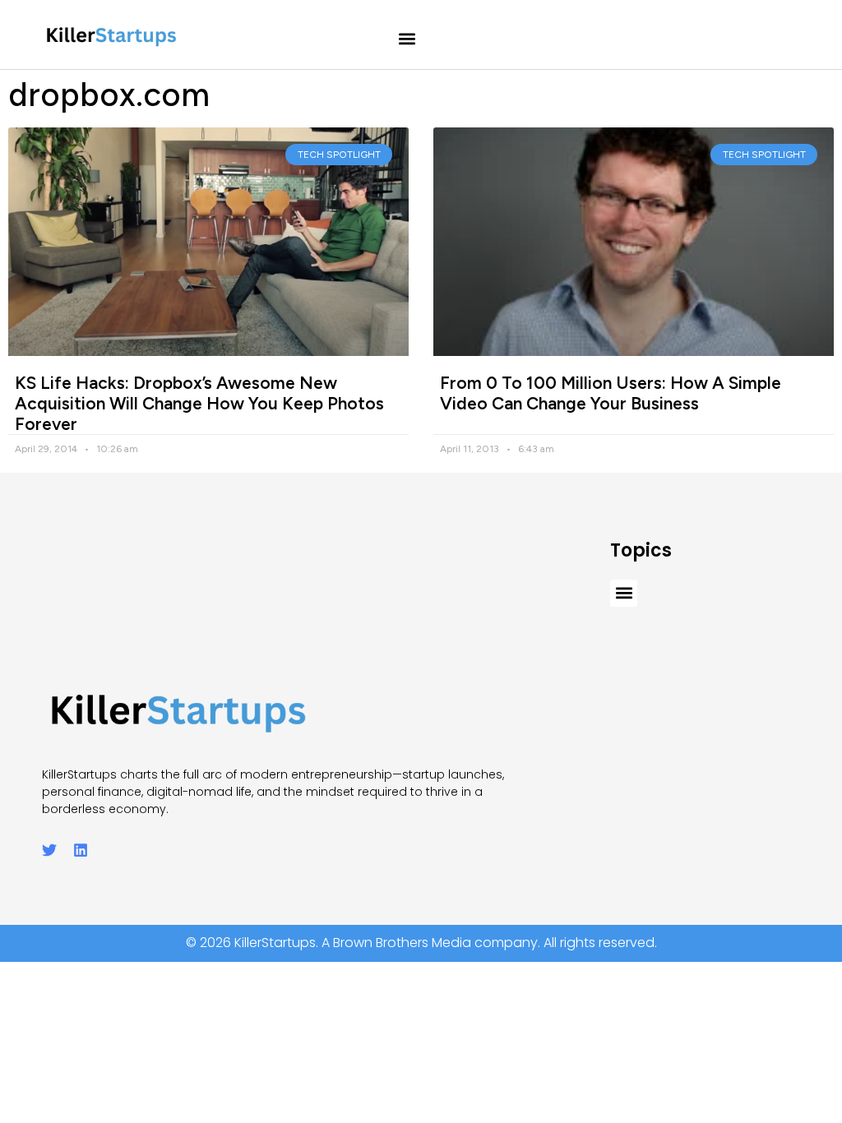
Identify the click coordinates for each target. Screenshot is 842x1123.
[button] (407, 39)
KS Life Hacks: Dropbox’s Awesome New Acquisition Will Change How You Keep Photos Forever (199, 403)
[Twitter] (49, 850)
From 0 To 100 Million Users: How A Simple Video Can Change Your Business (610, 393)
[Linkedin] (80, 850)
